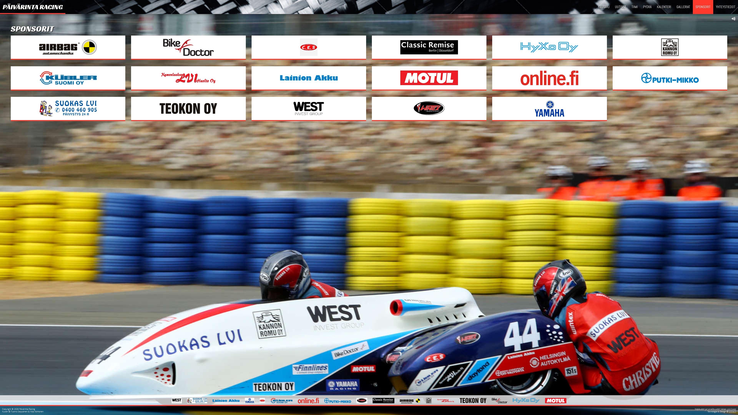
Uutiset (620, 7)
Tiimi (635, 7)
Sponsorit (703, 7)
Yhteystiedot (725, 7)
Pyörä (647, 7)
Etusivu (604, 7)
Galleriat (683, 7)
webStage (731, 409)
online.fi (732, 411)
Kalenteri (664, 7)
